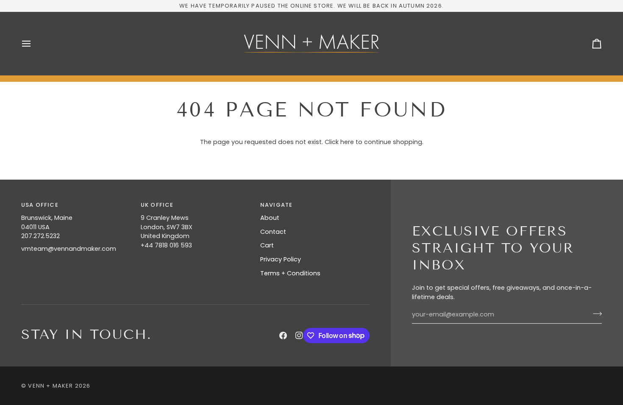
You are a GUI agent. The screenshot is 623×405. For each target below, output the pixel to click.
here (347, 142)
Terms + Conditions (290, 273)
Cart (267, 245)
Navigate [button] (276, 205)
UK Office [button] (157, 205)
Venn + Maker (50, 386)
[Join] (595, 313)
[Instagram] (299, 335)
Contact (273, 231)
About (269, 218)
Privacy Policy (280, 259)
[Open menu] (34, 43)
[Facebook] (283, 335)
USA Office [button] (39, 205)
